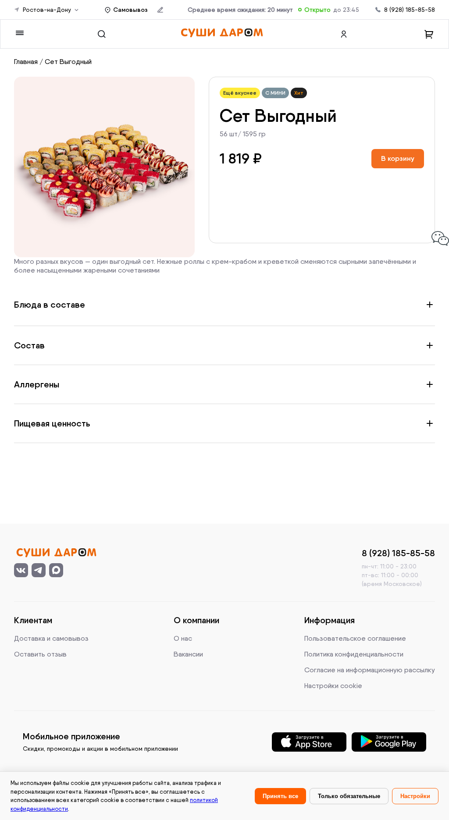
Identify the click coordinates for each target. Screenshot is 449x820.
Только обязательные (349, 796)
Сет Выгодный (68, 61)
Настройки (415, 796)
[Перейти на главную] (221, 34)
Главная (26, 61)
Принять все (280, 796)
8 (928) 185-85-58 (409, 9)
